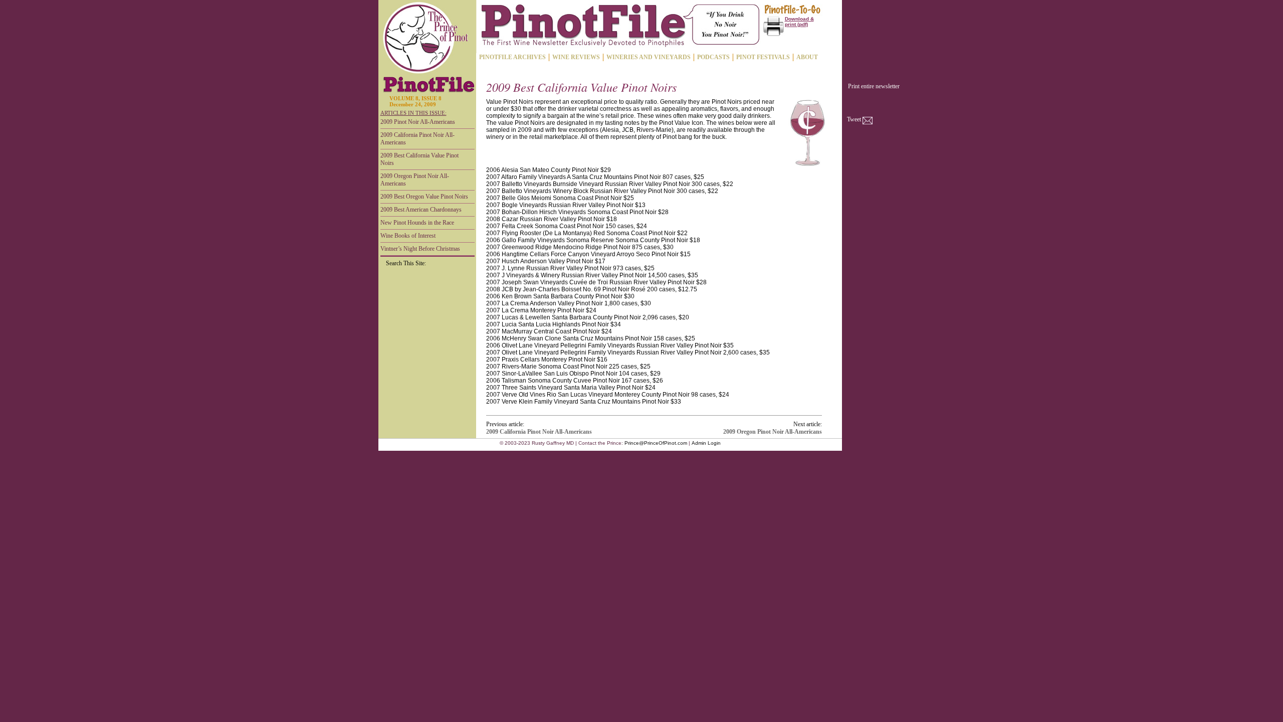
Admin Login (706, 443)
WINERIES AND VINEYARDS (648, 57)
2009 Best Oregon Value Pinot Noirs (424, 196)
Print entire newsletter (874, 86)
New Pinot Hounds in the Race (417, 222)
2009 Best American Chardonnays (421, 209)
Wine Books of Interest (408, 235)
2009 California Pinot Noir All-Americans (417, 138)
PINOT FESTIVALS (763, 57)
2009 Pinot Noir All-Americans (417, 121)
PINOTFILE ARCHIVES (512, 57)
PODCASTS (713, 57)
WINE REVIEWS (576, 57)
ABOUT (807, 57)
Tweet (854, 119)
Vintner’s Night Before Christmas (420, 248)
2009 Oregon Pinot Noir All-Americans (414, 179)
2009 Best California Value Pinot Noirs (419, 159)
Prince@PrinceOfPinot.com (655, 443)
